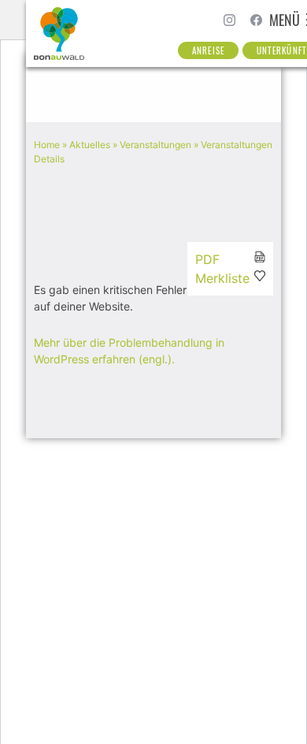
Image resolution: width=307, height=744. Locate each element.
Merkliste (222, 278)
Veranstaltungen (155, 145)
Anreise (208, 50)
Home (47, 145)
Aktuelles (89, 145)
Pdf (207, 259)
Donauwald (60, 33)
